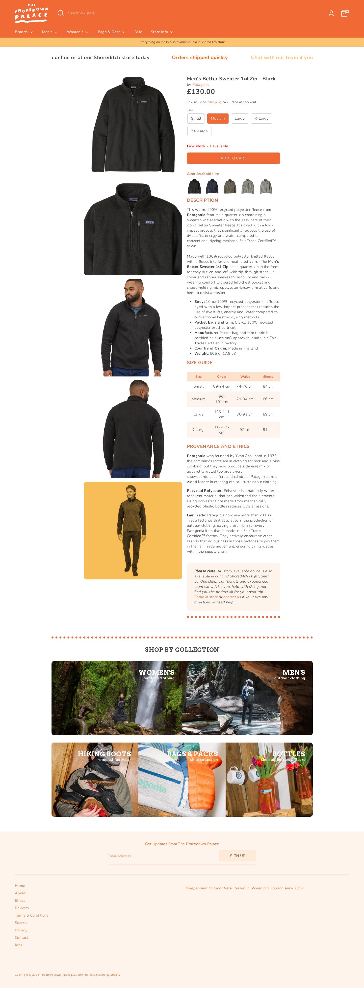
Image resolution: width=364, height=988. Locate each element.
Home (20, 885)
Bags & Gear (109, 31)
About (20, 893)
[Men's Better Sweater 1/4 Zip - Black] (194, 186)
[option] (182, 42)
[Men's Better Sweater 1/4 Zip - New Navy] (212, 186)
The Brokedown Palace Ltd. (58, 975)
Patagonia (200, 84)
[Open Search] (61, 13)
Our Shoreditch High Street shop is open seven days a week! (182, 42)
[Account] (331, 13)
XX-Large (199, 131)
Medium (218, 118)
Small (196, 118)
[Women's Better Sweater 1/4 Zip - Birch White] (265, 186)
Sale (138, 31)
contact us (232, 596)
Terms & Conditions (32, 915)
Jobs (19, 945)
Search (21, 922)
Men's (47, 31)
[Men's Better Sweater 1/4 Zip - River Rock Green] (230, 186)
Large (240, 118)
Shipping (215, 102)
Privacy (21, 930)
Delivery (22, 907)
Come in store (206, 596)
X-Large (262, 118)
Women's (75, 31)
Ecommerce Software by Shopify (99, 975)
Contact (21, 937)
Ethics (20, 900)
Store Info (160, 31)
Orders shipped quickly (147, 57)
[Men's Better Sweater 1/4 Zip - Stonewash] (247, 186)
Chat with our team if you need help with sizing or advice (267, 57)
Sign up (237, 855)
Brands (22, 31)
